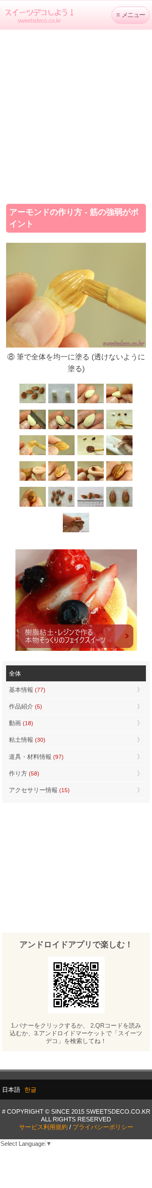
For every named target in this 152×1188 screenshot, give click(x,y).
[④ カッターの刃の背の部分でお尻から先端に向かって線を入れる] (32, 428)
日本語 (11, 1089)
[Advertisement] (76, 114)
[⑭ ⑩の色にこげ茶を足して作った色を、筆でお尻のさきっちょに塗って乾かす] (32, 505)
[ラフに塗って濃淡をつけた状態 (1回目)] (119, 479)
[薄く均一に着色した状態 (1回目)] (61, 479)
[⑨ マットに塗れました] (61, 454)
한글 (30, 1089)
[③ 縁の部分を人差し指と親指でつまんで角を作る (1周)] (119, 402)
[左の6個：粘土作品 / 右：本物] (61, 505)
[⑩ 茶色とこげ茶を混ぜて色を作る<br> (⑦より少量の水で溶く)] (90, 454)
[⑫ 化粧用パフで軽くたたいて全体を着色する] (32, 479)
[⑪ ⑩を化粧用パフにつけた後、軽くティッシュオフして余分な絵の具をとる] (119, 454)
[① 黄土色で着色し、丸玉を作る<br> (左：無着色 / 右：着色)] (61, 402)
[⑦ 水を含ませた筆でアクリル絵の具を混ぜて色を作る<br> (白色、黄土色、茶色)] (119, 428)
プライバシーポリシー (103, 1126)
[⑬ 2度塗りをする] (90, 479)
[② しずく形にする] (90, 402)
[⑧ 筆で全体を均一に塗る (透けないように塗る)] (32, 454)
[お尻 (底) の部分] (76, 531)
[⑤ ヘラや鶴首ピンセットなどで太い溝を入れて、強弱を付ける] (61, 428)
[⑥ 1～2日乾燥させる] (90, 428)
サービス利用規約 (43, 1126)
